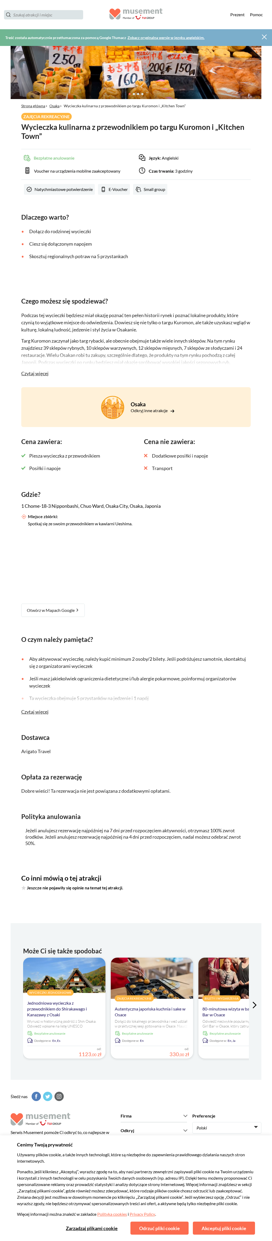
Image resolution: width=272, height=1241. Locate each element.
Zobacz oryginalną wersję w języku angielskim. (166, 37)
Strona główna (33, 106)
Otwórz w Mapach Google (51, 610)
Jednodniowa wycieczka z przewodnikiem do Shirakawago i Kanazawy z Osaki (57, 1008)
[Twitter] (47, 1096)
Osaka (54, 106)
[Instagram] (58, 1096)
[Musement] (136, 14)
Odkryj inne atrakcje (149, 410)
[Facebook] (35, 1096)
